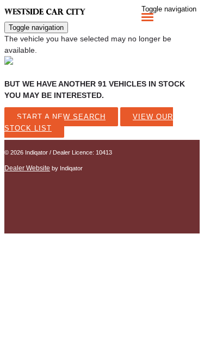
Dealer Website (27, 168)
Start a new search (61, 117)
